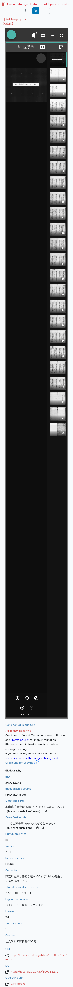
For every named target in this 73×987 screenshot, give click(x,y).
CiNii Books (18, 984)
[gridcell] (35, 4)
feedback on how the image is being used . (32, 758)
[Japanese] (35, 10)
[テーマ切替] (26, 10)
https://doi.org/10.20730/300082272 (34, 972)
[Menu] (46, 10)
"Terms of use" (20, 740)
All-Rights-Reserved (18, 731)
